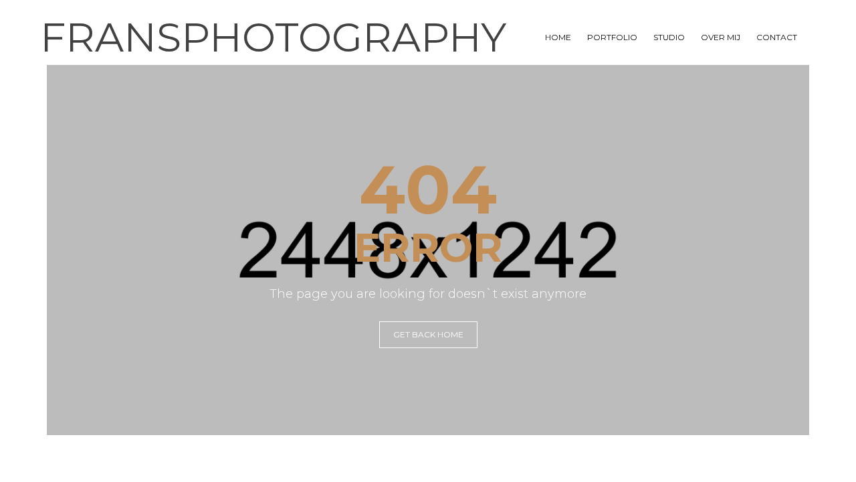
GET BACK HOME (428, 334)
